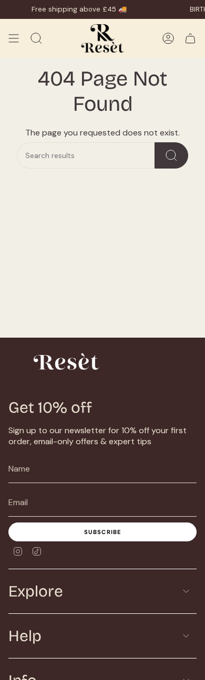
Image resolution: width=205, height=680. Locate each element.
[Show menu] (13, 38)
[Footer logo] (63, 362)
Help (25, 635)
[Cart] (190, 38)
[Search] (171, 155)
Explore (35, 591)
